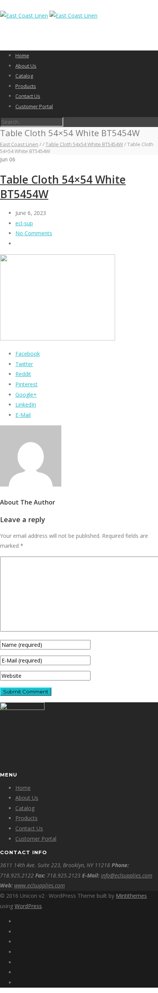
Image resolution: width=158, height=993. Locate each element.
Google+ (26, 394)
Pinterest (26, 384)
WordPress (28, 906)
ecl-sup (24, 223)
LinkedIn (25, 404)
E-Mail (23, 414)
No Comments (33, 233)
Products (25, 86)
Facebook (27, 353)
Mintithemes (131, 895)
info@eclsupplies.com (126, 875)
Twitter (24, 364)
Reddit (23, 374)
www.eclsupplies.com (39, 885)
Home (22, 55)
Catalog (24, 75)
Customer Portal (34, 106)
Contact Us (27, 96)
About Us (25, 65)
